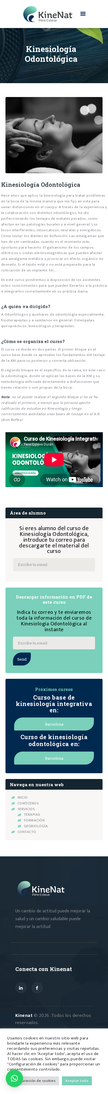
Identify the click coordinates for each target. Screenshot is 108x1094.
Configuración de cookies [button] (33, 1081)
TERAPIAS (32, 814)
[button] (14, 1078)
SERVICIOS (26, 809)
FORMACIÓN (34, 820)
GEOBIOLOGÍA (36, 826)
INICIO (23, 797)
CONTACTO (27, 832)
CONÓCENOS (28, 803)
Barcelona (54, 724)
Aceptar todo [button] (76, 1081)
